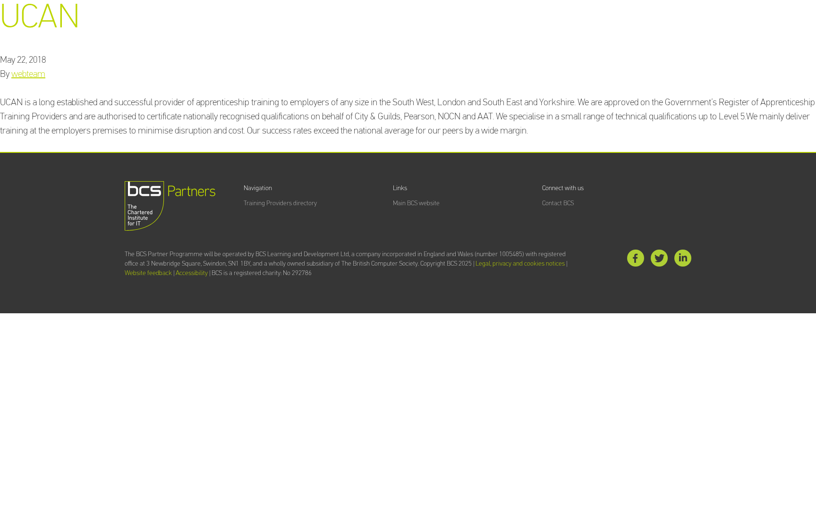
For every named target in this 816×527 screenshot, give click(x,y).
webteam (28, 74)
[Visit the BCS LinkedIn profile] (682, 260)
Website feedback (148, 273)
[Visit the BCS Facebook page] (635, 260)
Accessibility (192, 273)
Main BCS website (416, 203)
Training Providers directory (280, 203)
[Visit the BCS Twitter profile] (659, 260)
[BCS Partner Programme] (170, 206)
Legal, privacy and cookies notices (520, 263)
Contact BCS (558, 203)
